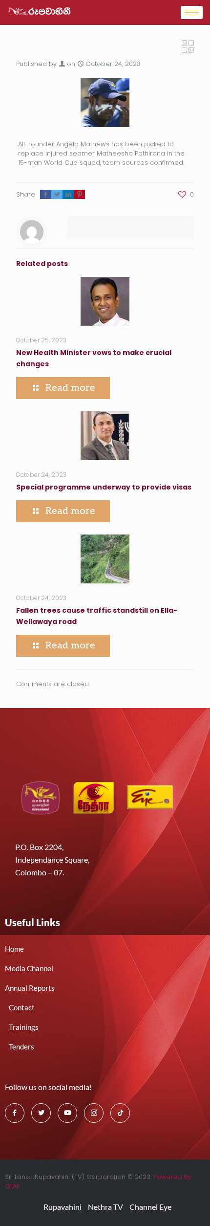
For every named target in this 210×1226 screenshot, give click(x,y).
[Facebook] (14, 1113)
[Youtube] (67, 1113)
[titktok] (120, 1113)
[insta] (94, 1113)
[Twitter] (41, 1113)
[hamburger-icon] (192, 12)
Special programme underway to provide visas (103, 487)
